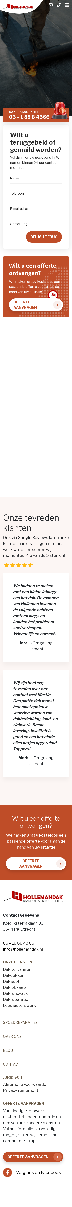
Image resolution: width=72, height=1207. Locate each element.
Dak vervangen (17, 969)
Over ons (12, 1036)
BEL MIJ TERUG (44, 237)
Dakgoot (11, 981)
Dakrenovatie (16, 993)
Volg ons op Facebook (38, 1172)
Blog (8, 1050)
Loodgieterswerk (19, 1005)
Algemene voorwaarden (26, 1084)
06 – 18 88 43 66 (18, 943)
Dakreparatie (15, 999)
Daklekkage (14, 987)
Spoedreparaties (20, 1022)
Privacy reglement (20, 1090)
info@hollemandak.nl (23, 949)
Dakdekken (13, 975)
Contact (11, 1064)
